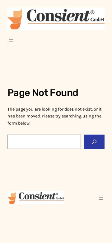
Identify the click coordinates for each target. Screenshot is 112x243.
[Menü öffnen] (11, 41)
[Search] (94, 142)
